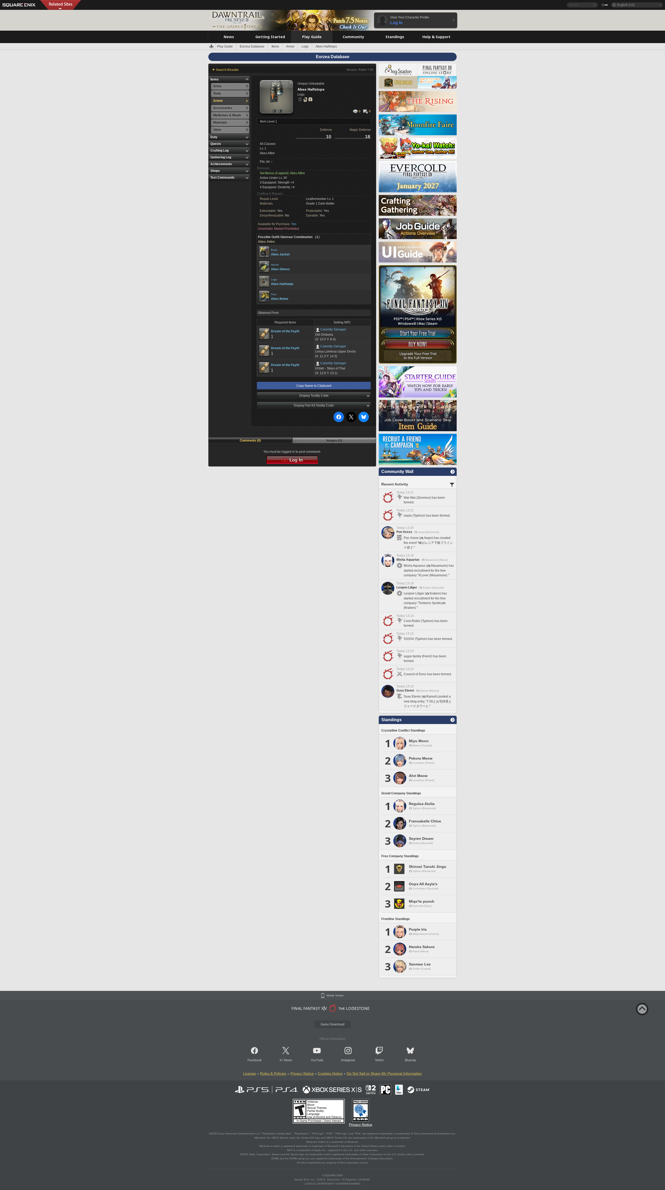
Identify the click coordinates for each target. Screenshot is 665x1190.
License (249, 1073)
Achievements (221, 164)
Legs (274, 279)
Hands (275, 264)
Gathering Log (220, 157)
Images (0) (334, 440)
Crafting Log (219, 150)
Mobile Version (335, 995)
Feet (273, 294)
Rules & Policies (273, 1073)
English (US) (626, 5)
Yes (293, 224)
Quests (215, 144)
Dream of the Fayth (285, 331)
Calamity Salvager (333, 329)
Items (214, 79)
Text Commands (222, 177)
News (288, 1060)
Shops (215, 171)
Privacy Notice (302, 1073)
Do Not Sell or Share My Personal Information (384, 1073)
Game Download (332, 1024)
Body (274, 249)
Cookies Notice (330, 1073)
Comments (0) (250, 440)
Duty (213, 137)
